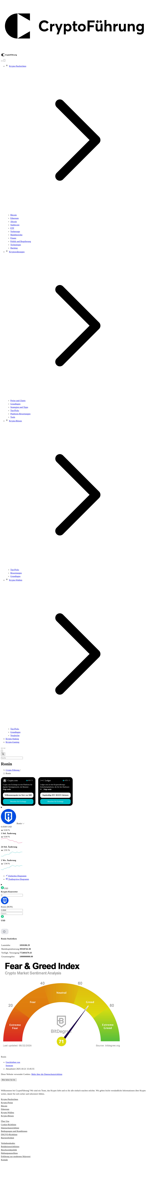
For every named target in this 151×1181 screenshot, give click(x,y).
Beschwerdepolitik (9, 1150)
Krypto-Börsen (7, 1116)
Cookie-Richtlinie (8, 1124)
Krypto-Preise (7, 1102)
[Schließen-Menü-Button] (4, 60)
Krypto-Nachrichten (9, 1099)
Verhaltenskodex (8, 1143)
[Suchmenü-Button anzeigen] (2, 748)
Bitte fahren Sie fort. (9, 1080)
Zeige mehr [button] (7, 789)
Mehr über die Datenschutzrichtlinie (46, 1074)
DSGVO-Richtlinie (9, 1134)
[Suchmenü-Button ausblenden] (2, 751)
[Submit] (3, 754)
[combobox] (75, 755)
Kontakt (4, 1160)
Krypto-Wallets (7, 1112)
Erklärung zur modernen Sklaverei (15, 1156)
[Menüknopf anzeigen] (4, 748)
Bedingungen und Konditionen (14, 1131)
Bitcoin (4, 1106)
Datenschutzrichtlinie (10, 1128)
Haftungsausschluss (9, 1153)
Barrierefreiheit (7, 1138)
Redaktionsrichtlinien (10, 1146)
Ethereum (5, 1109)
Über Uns (5, 1121)
